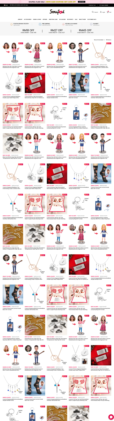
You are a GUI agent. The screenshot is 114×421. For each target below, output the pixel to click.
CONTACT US (92, 5)
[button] (95, 12)
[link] (20, 19)
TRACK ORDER (104, 5)
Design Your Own (13, 70)
